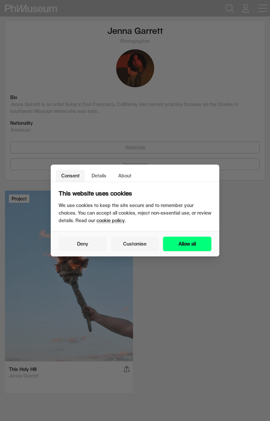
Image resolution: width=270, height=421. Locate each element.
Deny (82, 244)
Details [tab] (99, 175)
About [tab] (124, 175)
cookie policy (110, 220)
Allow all (187, 244)
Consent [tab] (70, 175)
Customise (135, 244)
